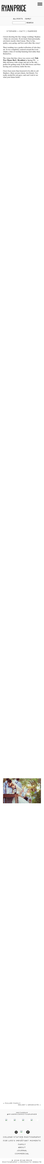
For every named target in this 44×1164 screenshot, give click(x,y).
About (22, 1147)
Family (28, 19)
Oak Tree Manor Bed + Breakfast (20, 59)
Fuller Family (13, 1103)
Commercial (22, 1154)
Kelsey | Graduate (28, 1105)
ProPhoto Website (31, 1162)
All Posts (18, 19)
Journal (22, 1150)
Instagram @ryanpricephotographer (22, 1113)
